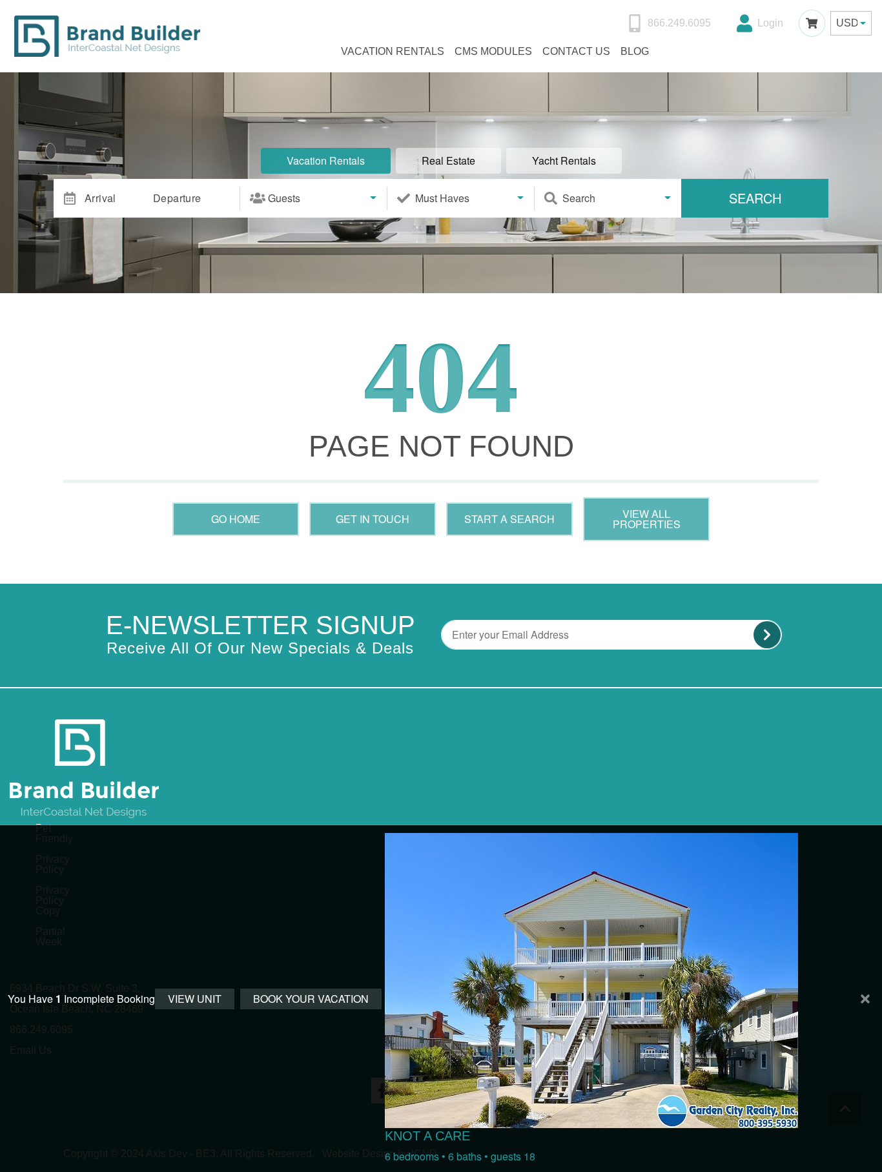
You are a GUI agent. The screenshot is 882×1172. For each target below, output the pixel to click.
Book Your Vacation (311, 998)
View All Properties (647, 518)
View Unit (194, 998)
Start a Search (509, 518)
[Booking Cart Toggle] (812, 23)
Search (755, 198)
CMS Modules (493, 51)
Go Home (235, 518)
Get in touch (372, 518)
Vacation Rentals (392, 51)
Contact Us (576, 51)
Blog (634, 51)
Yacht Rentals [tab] (564, 160)
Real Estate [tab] (448, 160)
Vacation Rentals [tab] (326, 160)
